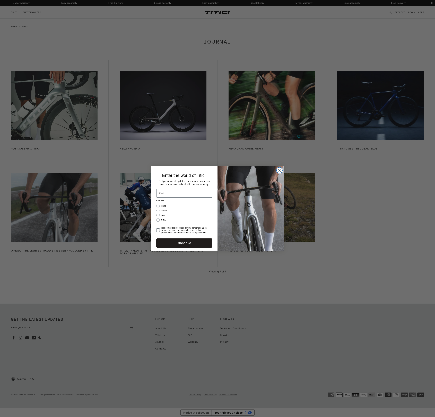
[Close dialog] (279, 170)
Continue (184, 243)
